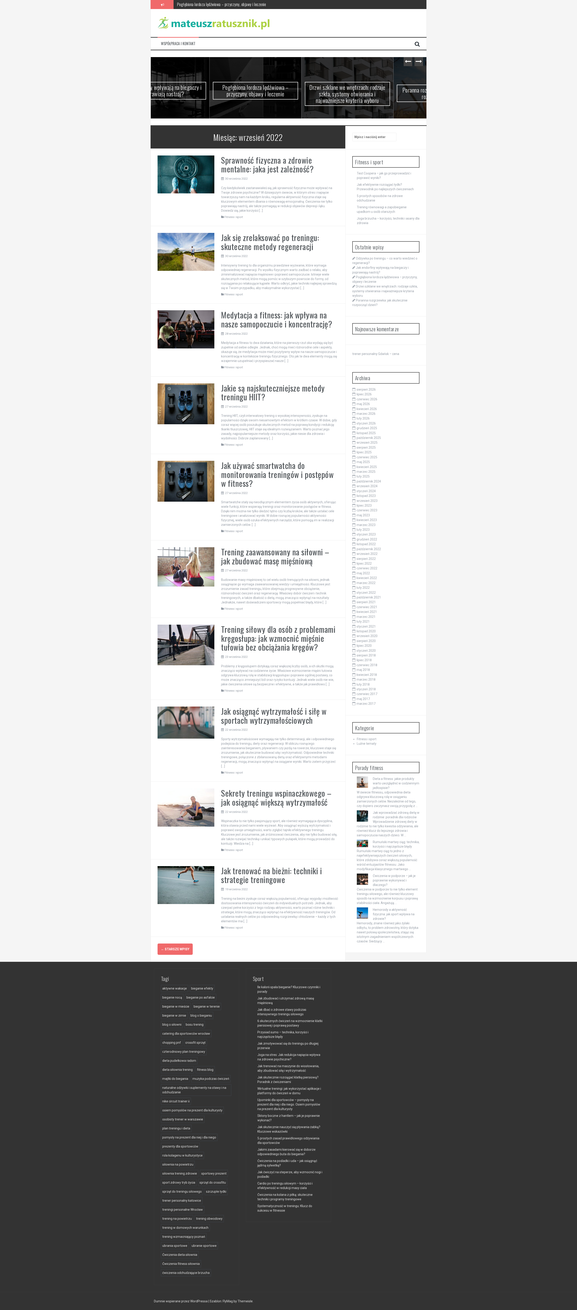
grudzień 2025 (367, 428)
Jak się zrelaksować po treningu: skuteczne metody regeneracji (270, 241)
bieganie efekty (202, 988)
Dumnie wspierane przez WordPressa (181, 1301)
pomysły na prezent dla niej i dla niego (189, 1137)
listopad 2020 (366, 631)
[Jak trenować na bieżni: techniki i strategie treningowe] (186, 885)
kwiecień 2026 (367, 409)
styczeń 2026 (366, 423)
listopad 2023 (366, 496)
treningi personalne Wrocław (182, 1209)
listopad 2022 (366, 544)
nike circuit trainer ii (176, 1101)
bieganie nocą (172, 997)
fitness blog (205, 1069)
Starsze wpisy (175, 949)
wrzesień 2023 (367, 501)
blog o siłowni (171, 1024)
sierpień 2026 (366, 389)
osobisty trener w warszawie (182, 1119)
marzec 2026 (366, 413)
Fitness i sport (233, 217)
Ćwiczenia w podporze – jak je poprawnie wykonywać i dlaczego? (394, 880)
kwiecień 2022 (367, 578)
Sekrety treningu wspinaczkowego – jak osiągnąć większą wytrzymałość (276, 797)
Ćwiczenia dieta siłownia (179, 1255)
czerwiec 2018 (367, 665)
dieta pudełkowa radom (179, 1060)
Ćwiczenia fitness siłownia (181, 1264)
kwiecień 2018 (367, 675)
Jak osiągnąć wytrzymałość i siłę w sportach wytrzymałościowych (273, 715)
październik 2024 (369, 481)
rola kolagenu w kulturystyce (182, 1155)
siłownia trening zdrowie (179, 1173)
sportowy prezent (214, 1173)
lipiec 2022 (364, 563)
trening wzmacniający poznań (183, 1236)
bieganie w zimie (174, 1015)
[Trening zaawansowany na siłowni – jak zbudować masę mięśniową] (186, 566)
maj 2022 (363, 573)
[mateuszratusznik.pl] (214, 23)
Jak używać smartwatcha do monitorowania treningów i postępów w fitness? (277, 474)
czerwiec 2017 (367, 694)
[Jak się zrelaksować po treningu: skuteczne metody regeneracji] (186, 251)
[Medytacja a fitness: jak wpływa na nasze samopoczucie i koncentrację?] (186, 329)
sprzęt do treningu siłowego (182, 1191)
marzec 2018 (366, 679)
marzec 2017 (366, 703)
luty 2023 (363, 529)
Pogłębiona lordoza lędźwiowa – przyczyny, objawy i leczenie (197, 90)
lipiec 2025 (364, 452)
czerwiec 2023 (367, 510)
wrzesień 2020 (367, 636)
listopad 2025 (366, 433)
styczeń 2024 (366, 491)
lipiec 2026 (364, 394)
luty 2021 (363, 621)
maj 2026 (363, 404)
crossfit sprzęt (195, 1042)
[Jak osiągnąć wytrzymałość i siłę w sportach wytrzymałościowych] (186, 722)
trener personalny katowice (181, 1200)
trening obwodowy (209, 1218)
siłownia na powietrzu (177, 1164)
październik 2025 (369, 438)
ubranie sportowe (204, 1245)
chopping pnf (171, 1042)
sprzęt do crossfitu (212, 1182)
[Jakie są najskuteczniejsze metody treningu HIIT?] (186, 403)
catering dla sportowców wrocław (186, 1033)
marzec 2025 (366, 471)
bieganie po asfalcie (200, 997)
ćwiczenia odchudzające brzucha (186, 1273)
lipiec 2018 (364, 660)
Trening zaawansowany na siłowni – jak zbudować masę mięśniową (275, 556)
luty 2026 (363, 418)
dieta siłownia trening (177, 1069)
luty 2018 (363, 684)
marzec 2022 (366, 583)
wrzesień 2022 (367, 554)
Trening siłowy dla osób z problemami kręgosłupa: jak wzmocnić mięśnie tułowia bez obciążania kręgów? (278, 638)
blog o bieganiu (201, 1015)
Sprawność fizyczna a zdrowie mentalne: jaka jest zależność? (267, 164)
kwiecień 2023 (367, 520)
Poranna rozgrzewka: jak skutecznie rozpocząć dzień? (381, 93)
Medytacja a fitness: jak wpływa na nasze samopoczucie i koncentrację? (276, 319)
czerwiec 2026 (367, 399)
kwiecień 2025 (367, 467)
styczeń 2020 (366, 650)
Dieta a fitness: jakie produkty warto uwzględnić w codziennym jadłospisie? (396, 783)
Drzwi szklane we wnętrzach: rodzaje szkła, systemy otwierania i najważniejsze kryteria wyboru (247, 4)
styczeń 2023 (366, 534)
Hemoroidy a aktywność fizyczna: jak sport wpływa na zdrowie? (393, 914)
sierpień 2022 (366, 559)
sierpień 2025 (366, 447)
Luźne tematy (366, 743)
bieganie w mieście (175, 1006)
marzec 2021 (366, 617)
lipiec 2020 (364, 645)
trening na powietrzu (177, 1218)
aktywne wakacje (174, 988)
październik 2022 (369, 549)
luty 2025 (363, 476)
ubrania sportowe (174, 1245)
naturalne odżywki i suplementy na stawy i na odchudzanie (194, 1090)
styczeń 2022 (366, 592)
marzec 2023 (366, 525)
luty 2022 (363, 587)
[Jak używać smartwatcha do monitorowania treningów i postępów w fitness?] (186, 481)
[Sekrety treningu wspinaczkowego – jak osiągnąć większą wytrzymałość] (186, 807)
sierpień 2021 (366, 602)
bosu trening (195, 1024)
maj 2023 (363, 515)
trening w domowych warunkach (185, 1227)
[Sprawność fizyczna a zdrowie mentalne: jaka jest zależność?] (186, 174)
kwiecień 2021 (367, 612)
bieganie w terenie (207, 1006)
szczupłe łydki (216, 1191)
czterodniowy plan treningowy (183, 1051)
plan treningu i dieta (176, 1128)
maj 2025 (363, 462)
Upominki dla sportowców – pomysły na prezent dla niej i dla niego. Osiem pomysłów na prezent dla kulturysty (288, 1104)
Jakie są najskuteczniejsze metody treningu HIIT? (273, 392)
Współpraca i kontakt (178, 43)
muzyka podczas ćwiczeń (210, 1078)
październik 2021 (369, 597)
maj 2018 (363, 670)
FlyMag (228, 1301)
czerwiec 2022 (367, 568)
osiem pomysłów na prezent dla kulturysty (192, 1110)
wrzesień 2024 (367, 486)
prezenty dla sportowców (180, 1146)
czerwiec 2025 (367, 457)
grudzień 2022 (367, 539)
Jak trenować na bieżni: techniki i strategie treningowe (271, 875)
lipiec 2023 (364, 505)
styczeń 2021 (366, 626)
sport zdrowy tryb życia (178, 1182)
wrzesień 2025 (367, 442)
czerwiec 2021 (367, 607)
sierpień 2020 (366, 641)
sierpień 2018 (366, 655)
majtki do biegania (175, 1078)
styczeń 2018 (366, 689)
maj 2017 (363, 699)
